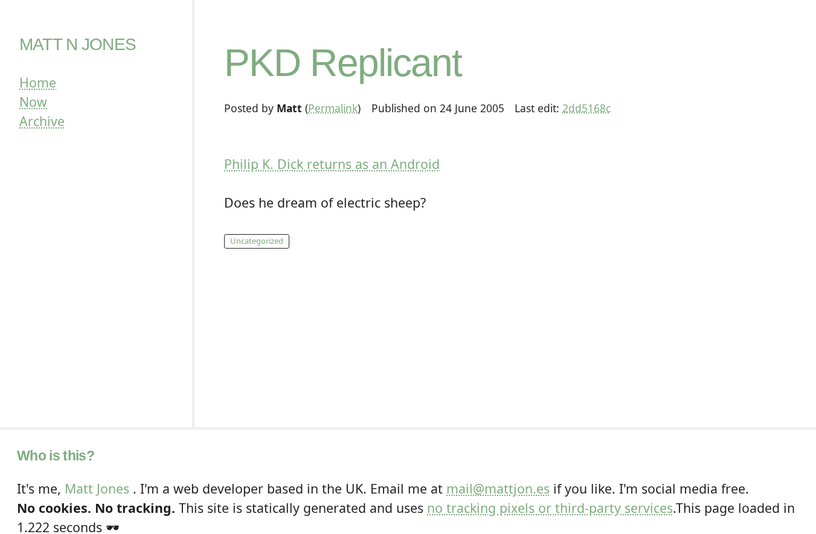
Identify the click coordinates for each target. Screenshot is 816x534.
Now (33, 101)
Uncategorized (256, 240)
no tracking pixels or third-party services (550, 508)
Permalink (333, 108)
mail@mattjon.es (498, 488)
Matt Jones (97, 488)
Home (37, 82)
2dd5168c (586, 108)
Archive (42, 121)
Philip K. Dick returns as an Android (332, 164)
